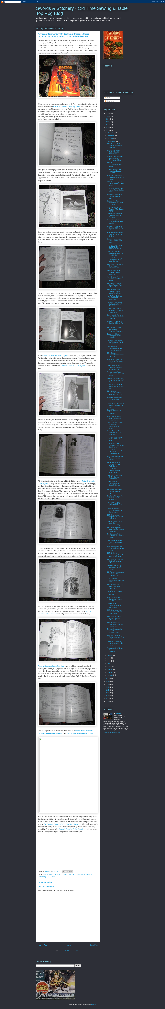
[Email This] (63, 871)
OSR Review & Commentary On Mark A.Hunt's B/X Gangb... (115, 554)
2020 (107, 130)
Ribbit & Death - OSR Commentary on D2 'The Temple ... (114, 605)
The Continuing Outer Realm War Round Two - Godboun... (115, 529)
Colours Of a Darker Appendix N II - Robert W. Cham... (115, 202)
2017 (107, 684)
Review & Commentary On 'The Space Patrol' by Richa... (115, 342)
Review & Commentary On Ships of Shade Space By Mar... (114, 259)
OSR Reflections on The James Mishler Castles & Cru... (115, 190)
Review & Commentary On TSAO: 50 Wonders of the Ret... (115, 247)
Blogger (93, 1004)
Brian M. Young (48, 874)
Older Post (94, 945)
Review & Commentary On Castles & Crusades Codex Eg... (115, 451)
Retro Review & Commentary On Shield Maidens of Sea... (113, 484)
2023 (107, 122)
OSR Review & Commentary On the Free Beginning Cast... (115, 348)
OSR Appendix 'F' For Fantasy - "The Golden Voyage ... (115, 209)
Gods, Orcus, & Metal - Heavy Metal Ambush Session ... (115, 221)
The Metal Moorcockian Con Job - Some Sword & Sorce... (114, 630)
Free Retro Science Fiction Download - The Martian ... (115, 637)
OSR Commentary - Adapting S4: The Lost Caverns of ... (115, 516)
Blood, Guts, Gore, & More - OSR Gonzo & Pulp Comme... (115, 310)
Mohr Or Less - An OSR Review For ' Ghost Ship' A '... (115, 278)
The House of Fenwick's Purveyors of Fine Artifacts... (115, 457)
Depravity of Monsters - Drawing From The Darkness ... (114, 335)
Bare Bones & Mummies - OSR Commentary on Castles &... (115, 316)
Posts (108, 98)
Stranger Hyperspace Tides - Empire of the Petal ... (114, 240)
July (109, 658)
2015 (107, 690)
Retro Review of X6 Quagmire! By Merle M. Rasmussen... (114, 367)
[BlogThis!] (66, 871)
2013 (107, 696)
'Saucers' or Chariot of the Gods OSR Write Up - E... (114, 504)
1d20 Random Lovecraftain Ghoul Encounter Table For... (115, 392)
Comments (110, 101)
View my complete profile (111, 732)
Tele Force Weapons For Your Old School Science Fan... (115, 497)
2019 (107, 678)
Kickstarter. (77, 824)
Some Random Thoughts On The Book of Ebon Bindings (115, 234)
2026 (107, 113)
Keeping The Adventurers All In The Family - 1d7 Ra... (115, 380)
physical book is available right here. (80, 733)
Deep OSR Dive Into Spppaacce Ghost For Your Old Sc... (115, 253)
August (110, 655)
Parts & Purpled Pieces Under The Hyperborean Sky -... (114, 523)
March (110, 669)
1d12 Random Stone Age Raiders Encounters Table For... (115, 561)
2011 (107, 701)
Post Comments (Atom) (72, 951)
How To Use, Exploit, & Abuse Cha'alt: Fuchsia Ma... (114, 297)
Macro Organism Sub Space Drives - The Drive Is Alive (114, 432)
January (110, 675)
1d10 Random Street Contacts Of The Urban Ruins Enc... (114, 291)
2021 (107, 127)
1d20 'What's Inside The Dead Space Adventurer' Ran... (115, 266)
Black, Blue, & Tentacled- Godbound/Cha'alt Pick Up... (115, 386)
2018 (107, 681)
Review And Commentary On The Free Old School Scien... (115, 470)
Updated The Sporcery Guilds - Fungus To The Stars (114, 215)
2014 (107, 693)
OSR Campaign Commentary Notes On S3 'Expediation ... (115, 580)
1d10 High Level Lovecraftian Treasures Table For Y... (115, 354)
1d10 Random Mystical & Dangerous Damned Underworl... (115, 145)
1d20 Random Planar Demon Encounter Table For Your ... (114, 618)
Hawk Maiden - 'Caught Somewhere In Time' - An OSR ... (115, 592)
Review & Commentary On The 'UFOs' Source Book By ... (115, 439)
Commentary (42, 877)
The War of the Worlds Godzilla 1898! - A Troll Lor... (115, 196)
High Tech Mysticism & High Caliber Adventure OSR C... (115, 548)
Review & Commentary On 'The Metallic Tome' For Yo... (115, 643)
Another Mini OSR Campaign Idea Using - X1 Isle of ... (115, 445)
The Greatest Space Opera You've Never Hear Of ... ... (114, 599)
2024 (107, 119)
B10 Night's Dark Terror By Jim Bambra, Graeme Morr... (114, 477)
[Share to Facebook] (70, 871)
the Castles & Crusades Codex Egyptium (58, 824)
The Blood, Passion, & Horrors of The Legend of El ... (115, 361)
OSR (48, 877)
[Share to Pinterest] (72, 871)
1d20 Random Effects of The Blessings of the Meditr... (115, 164)
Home (68, 945)
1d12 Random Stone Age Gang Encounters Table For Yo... (115, 586)
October (110, 138)
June (109, 661)
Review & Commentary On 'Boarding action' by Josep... (115, 177)
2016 (107, 687)
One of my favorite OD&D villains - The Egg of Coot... (114, 510)
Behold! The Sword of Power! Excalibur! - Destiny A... (114, 411)
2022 (107, 125)
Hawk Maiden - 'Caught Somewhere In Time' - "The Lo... (115, 567)
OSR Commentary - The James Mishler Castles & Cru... (115, 183)
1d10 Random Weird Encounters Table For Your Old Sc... (115, 624)
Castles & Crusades (60, 874)
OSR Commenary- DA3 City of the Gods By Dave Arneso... (114, 611)
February (111, 672)
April (109, 666)
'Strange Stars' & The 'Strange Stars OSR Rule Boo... (114, 272)
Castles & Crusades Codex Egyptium (66, 106)
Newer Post (42, 945)
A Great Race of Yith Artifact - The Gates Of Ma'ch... (115, 373)
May (109, 664)
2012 (107, 698)
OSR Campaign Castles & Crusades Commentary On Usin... (115, 425)
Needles (118, 713)
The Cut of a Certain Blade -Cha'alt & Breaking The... (113, 152)
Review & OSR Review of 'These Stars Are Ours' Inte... (115, 405)
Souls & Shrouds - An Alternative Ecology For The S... (114, 171)
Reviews (53, 877)
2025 (107, 116)
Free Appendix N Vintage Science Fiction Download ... (115, 649)
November (111, 136)
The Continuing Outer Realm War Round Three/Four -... (114, 418)
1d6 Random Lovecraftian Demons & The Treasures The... (115, 573)
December (111, 133)
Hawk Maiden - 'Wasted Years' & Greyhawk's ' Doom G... (115, 542)
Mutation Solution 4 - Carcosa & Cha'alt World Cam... (114, 464)
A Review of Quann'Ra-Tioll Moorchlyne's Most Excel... (114, 399)
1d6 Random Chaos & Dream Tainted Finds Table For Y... (114, 285)
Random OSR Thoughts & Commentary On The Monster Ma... (115, 158)
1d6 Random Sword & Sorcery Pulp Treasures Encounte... (115, 329)
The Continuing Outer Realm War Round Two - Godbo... (115, 535)
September (111, 141)
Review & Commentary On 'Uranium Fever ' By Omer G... (114, 304)
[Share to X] (68, 871)
